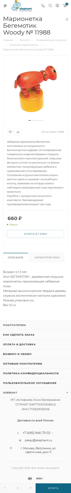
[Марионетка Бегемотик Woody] (35, 88)
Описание (15, 257)
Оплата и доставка (19, 344)
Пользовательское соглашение (30, 382)
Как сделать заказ (18, 334)
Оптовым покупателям (22, 363)
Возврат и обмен (17, 353)
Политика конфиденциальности (31, 373)
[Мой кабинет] (57, 6)
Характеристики (47, 257)
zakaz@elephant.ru (38, 440)
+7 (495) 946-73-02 (36, 432)
